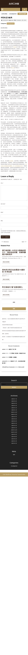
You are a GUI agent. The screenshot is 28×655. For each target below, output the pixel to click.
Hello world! (21, 367)
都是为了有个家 (12, 349)
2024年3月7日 (6, 20)
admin (12, 20)
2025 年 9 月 (14, 416)
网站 (2, 220)
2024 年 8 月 (14, 436)
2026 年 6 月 (14, 401)
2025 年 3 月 (14, 425)
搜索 (14, 302)
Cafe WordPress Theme (9, 474)
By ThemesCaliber (20, 474)
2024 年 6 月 (14, 438)
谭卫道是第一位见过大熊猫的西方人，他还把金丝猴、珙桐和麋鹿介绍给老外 (14, 252)
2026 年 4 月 (14, 405)
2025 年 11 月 (14, 414)
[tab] (2, 9)
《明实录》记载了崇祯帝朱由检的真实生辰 (12, 327)
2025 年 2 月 (14, 427)
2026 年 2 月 (14, 407)
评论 (2, 183)
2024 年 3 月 (14, 443)
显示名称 (3, 203)
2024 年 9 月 (14, 434)
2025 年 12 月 (14, 412)
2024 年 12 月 (14, 430)
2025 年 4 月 (14, 423)
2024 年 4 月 (14, 441)
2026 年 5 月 (14, 403)
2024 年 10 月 (14, 432)
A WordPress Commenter (8, 367)
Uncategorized (13, 13)
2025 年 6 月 (14, 421)
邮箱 (2, 212)
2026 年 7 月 (14, 398)
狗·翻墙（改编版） (13, 357)
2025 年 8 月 (14, 418)
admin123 (4, 361)
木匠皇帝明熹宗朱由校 (7, 324)
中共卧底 (11, 160)
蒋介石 (12, 67)
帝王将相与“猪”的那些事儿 (12, 287)
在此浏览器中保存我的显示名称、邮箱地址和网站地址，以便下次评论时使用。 (14, 231)
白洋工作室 (14, 4)
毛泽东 (14, 46)
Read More (6, 262)
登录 (14, 454)
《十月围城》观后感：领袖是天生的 (17, 353)
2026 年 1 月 (14, 410)
